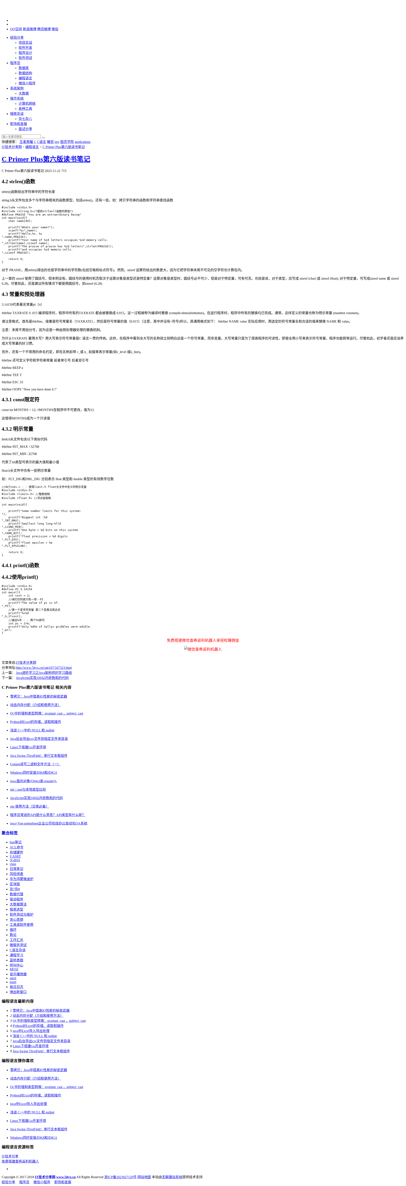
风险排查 (16, 874)
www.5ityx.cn (66, 1177)
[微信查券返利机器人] (203, 649)
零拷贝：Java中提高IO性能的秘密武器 (38, 696)
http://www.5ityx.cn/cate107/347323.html (44, 667)
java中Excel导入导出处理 (31, 1031)
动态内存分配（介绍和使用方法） (35, 705)
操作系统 (17, 98)
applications (83, 142)
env (57, 142)
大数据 (24, 93)
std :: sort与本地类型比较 (28, 789)
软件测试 (25, 58)
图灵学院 (67, 142)
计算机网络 (27, 103)
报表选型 (16, 909)
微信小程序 (27, 83)
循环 (13, 930)
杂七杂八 (25, 119)
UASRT (15, 856)
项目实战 (25, 42)
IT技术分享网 (12, 147)
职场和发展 (18, 124)
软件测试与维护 (21, 914)
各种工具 (25, 108)
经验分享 (17, 37)
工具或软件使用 (21, 924)
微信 (55, 29)
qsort (13, 982)
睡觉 (50, 142)
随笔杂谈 (17, 113)
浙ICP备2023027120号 (120, 1177)
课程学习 (16, 955)
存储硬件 (16, 852)
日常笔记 (16, 869)
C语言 (41, 142)
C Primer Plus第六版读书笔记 (64, 147)
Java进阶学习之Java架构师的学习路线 (44, 673)
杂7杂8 (15, 889)
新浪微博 (29, 29)
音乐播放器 (18, 974)
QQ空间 (16, 29)
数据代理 (16, 894)
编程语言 (25, 78)
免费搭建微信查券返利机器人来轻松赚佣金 (203, 640)
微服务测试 (18, 945)
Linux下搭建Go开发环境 (28, 747)
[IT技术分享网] (23, 13)
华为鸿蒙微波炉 (21, 879)
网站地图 (144, 1177)
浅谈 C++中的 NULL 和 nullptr (32, 730)
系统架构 (17, 88)
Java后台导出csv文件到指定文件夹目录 (39, 739)
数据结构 (25, 73)
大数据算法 (18, 904)
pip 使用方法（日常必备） (29, 806)
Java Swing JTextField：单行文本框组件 (38, 755)
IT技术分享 (10, 1156)
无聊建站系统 (172, 1177)
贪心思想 (16, 919)
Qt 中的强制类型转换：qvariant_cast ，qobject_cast (46, 713)
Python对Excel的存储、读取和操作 (35, 722)
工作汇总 (16, 940)
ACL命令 (16, 847)
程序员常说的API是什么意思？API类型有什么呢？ (47, 815)
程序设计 (25, 53)
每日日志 (16, 987)
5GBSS (15, 860)
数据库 (24, 68)
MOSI (14, 969)
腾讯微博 (44, 29)
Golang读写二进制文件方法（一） (35, 764)
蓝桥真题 (16, 960)
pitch (13, 978)
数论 (13, 935)
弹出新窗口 (18, 992)
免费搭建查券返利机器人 (20, 1161)
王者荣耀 (26, 142)
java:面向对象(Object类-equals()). (33, 781)
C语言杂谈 (18, 950)
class (13, 864)
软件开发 (25, 47)
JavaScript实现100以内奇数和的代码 (42, 678)
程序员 (15, 63)
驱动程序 (16, 899)
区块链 (15, 884)
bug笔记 (16, 842)
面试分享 (25, 129)
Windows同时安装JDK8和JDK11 (33, 772)
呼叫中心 (16, 965)
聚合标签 (10, 833)
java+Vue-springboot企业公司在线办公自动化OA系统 (48, 823)
